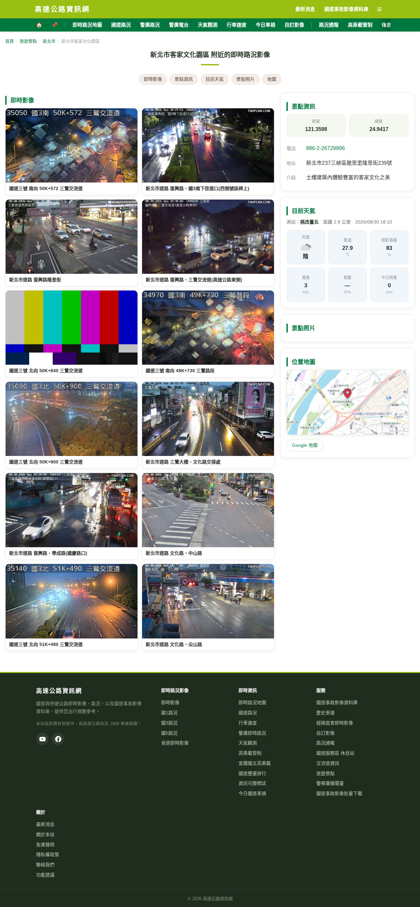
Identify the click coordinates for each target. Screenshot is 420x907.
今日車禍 (265, 25)
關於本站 (45, 834)
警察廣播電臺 (330, 783)
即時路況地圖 (87, 25)
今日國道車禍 (252, 793)
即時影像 (153, 79)
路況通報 (329, 25)
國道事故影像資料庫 (337, 702)
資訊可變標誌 (252, 783)
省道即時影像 (175, 742)
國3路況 (169, 722)
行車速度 (236, 25)
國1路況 (169, 712)
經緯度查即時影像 (334, 722)
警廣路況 (150, 25)
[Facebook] (58, 739)
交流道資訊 (327, 763)
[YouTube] (42, 739)
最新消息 (45, 824)
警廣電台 (179, 25)
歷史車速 (325, 712)
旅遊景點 (28, 41)
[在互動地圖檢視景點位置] (347, 402)
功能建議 (45, 874)
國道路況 (121, 25)
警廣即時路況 (252, 733)
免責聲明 (45, 844)
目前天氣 (214, 79)
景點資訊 (184, 79)
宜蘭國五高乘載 (255, 763)
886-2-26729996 (325, 148)
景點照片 (245, 79)
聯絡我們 (45, 864)
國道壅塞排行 (252, 773)
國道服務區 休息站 (335, 753)
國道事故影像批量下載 (339, 793)
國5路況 (169, 733)
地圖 (271, 79)
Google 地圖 (305, 445)
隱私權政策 (47, 854)
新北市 (49, 41)
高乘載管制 (360, 25)
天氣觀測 (208, 25)
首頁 (9, 41)
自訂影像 (294, 25)
